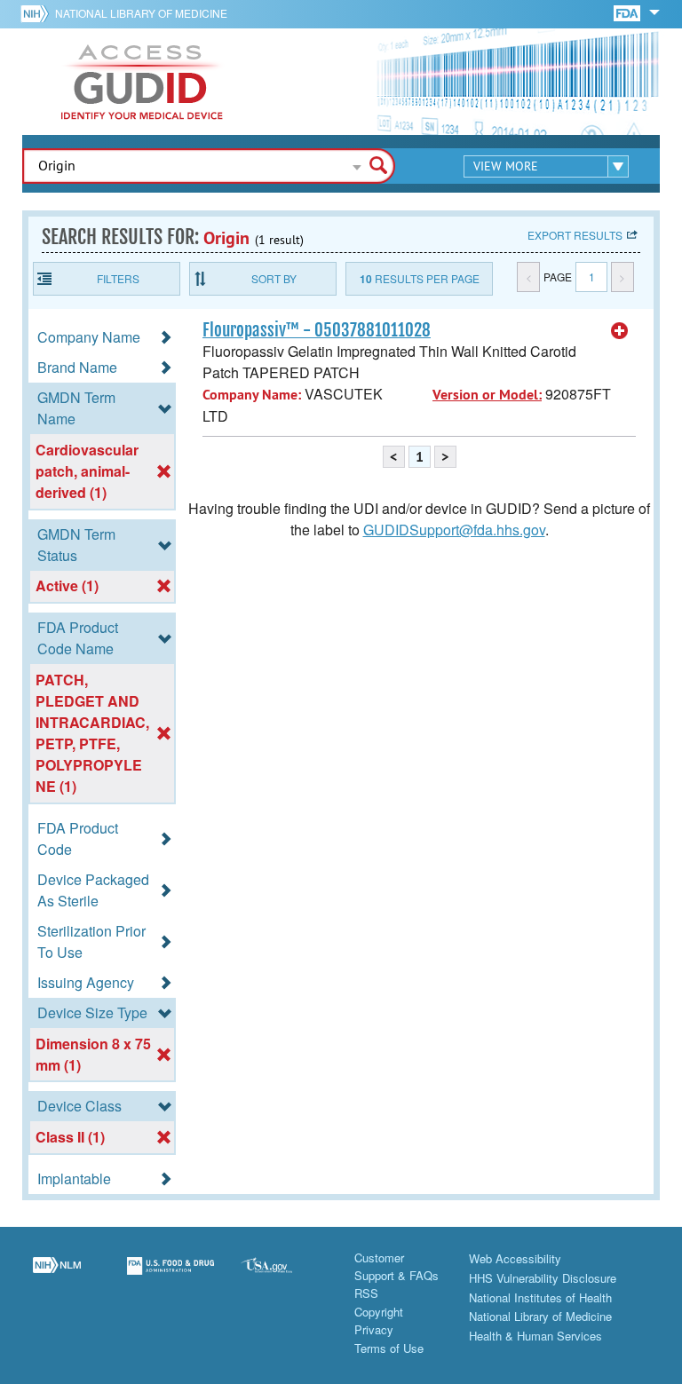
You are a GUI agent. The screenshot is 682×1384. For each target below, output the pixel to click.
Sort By (274, 278)
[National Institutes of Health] (37, 13)
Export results (575, 234)
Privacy (373, 1329)
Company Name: (251, 394)
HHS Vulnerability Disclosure (542, 1277)
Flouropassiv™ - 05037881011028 (316, 330)
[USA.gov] (284, 1276)
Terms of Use (389, 1348)
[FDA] (628, 12)
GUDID (142, 81)
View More (505, 166)
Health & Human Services (535, 1335)
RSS (366, 1293)
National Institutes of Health (540, 1297)
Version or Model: (487, 394)
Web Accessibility (515, 1258)
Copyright (378, 1311)
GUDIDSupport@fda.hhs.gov (454, 529)
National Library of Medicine (141, 12)
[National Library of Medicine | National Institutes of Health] (56, 1276)
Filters (118, 278)
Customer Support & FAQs (396, 1266)
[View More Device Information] (620, 331)
